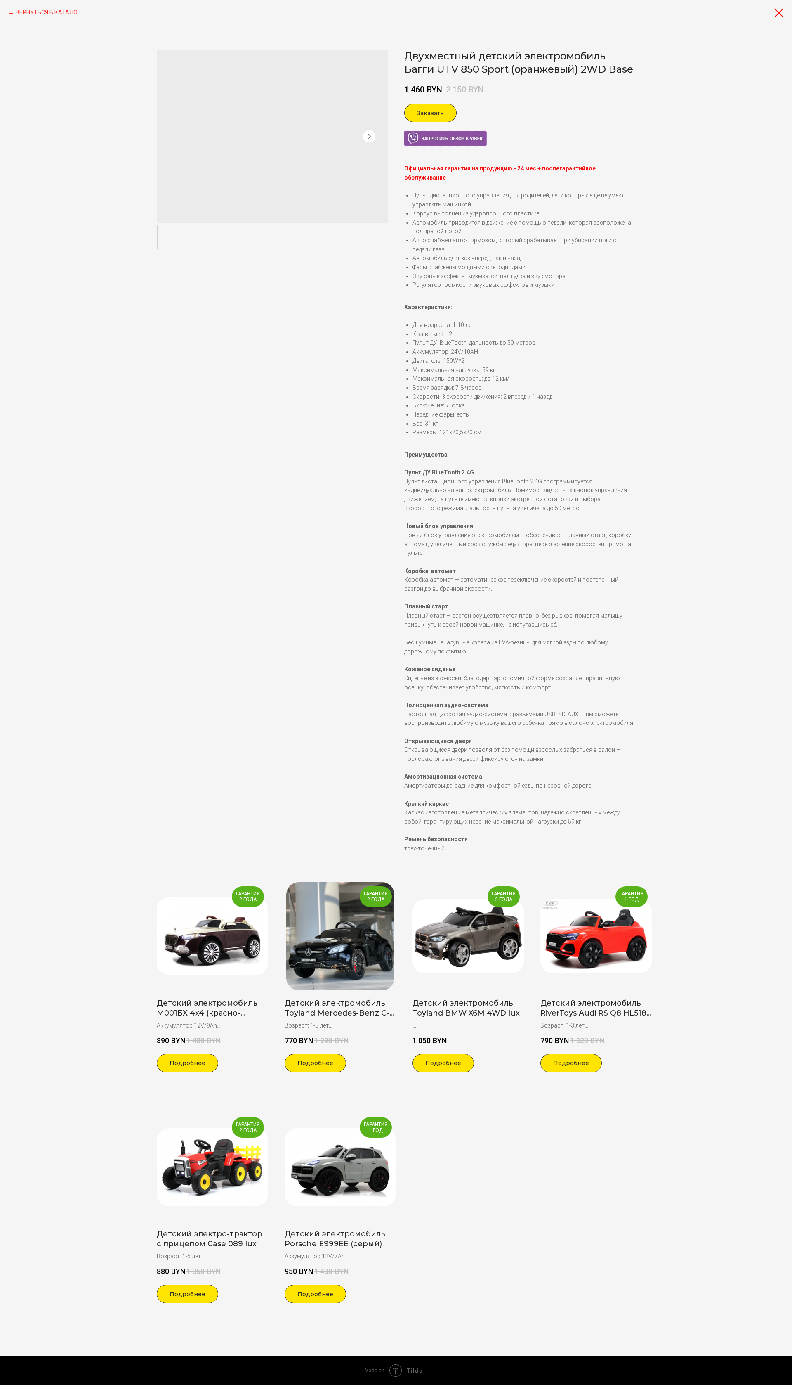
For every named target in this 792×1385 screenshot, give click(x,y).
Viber (410, 134)
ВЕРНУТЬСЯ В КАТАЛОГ (48, 12)
